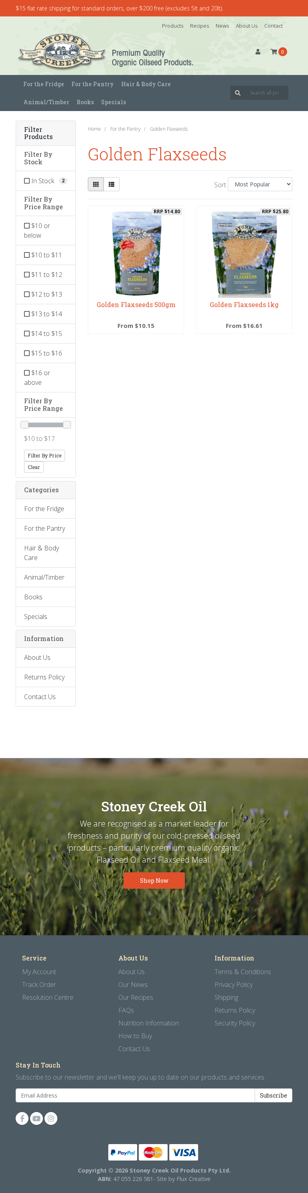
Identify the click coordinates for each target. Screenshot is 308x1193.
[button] (257, 51)
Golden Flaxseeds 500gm (136, 304)
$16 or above (37, 377)
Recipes (199, 25)
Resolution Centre (47, 997)
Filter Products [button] (38, 133)
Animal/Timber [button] (46, 102)
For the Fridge (44, 508)
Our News (133, 984)
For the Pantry (44, 528)
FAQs (126, 1010)
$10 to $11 (46, 255)
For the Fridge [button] (43, 84)
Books (85, 102)
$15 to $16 (46, 353)
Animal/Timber (44, 577)
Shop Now (154, 880)
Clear (34, 467)
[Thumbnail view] (96, 184)
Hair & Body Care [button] (146, 84)
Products (173, 25)
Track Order (39, 984)
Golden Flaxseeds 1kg (244, 304)
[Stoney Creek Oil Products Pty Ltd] (58, 52)
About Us (247, 25)
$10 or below (37, 230)
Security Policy (235, 1023)
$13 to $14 (46, 313)
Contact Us (40, 696)
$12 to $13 (46, 294)
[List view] (111, 184)
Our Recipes (135, 997)
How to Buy (135, 1035)
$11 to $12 (46, 274)
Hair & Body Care (41, 553)
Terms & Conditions (243, 971)
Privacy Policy (234, 984)
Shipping (226, 997)
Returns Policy (44, 677)
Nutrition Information (148, 1023)
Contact (273, 25)
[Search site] (238, 93)
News (222, 25)
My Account (39, 971)
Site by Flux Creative (184, 1179)
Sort (220, 184)
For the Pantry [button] (92, 84)
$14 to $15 (46, 333)
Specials (113, 102)
